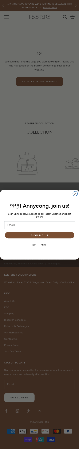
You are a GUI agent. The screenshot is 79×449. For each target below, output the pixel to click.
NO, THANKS (39, 245)
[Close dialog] (75, 193)
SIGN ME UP (39, 234)
